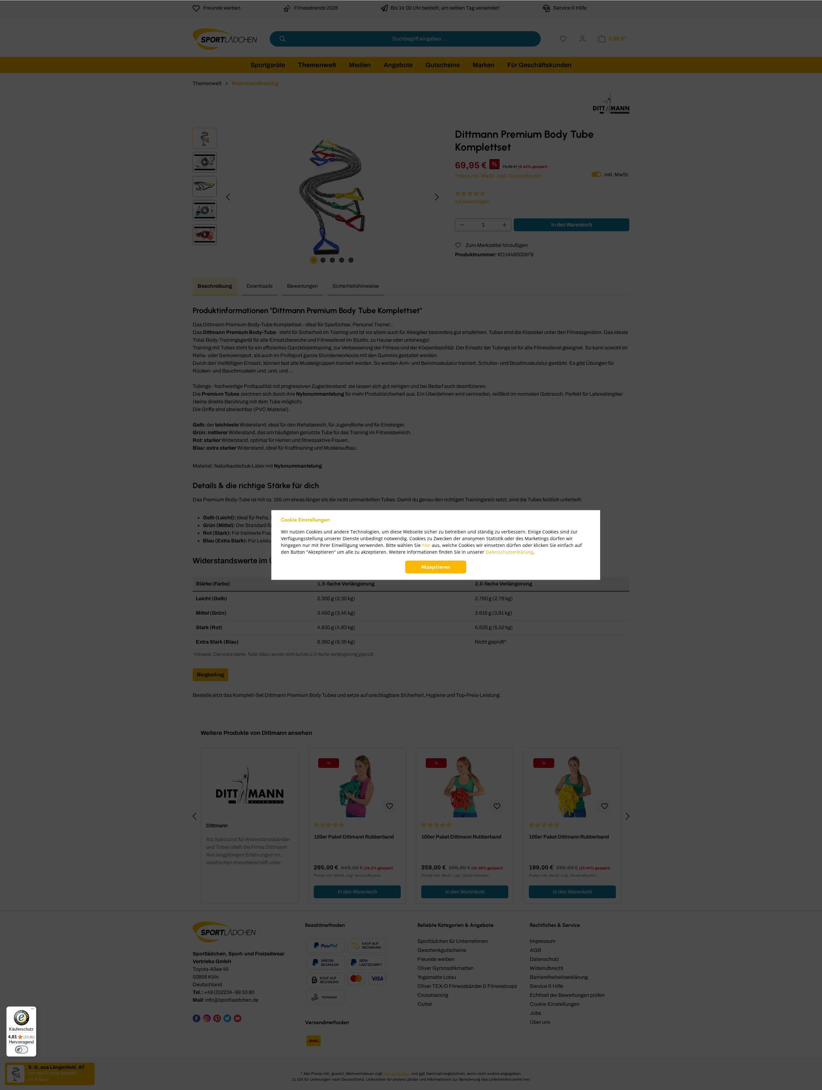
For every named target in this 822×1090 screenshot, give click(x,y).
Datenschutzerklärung (509, 552)
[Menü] (32, 1010)
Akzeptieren (435, 567)
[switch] (21, 1049)
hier (426, 545)
